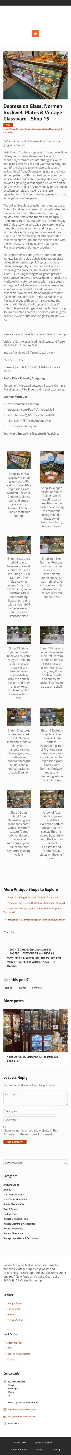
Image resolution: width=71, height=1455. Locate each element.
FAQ (9, 1344)
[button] (35, 33)
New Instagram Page (19, 1057)
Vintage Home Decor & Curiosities (20, 1234)
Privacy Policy (19, 1438)
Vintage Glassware (33, 129)
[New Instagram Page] (35, 1030)
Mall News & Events (15, 129)
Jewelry (7, 1186)
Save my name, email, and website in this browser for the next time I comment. (31, 1128)
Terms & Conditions (44, 1438)
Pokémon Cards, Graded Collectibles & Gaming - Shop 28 (36, 903)
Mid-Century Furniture (15, 1195)
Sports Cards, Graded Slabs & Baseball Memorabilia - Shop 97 (31, 951)
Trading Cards (10, 1210)
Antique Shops (14, 1299)
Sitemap (56, 1445)
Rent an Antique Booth (19, 1350)
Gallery (10, 1310)
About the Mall (14, 1339)
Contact (11, 1355)
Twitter (22, 987)
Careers (40, 1445)
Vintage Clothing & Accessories (19, 1220)
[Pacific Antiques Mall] (35, 17)
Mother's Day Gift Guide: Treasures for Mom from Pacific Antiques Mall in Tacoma (34, 962)
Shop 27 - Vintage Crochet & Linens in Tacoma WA (32, 897)
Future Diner (13, 1305)
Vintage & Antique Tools (15, 1215)
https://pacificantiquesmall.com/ (22, 1405)
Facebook (8, 987)
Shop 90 (18, 316)
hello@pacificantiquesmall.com (21, 1412)
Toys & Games (10, 1205)
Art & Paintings (11, 1181)
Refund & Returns (19, 1445)
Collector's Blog (15, 1316)
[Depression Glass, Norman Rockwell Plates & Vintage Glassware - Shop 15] (35, 75)
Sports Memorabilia (13, 1200)
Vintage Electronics (13, 1224)
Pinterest (37, 987)
